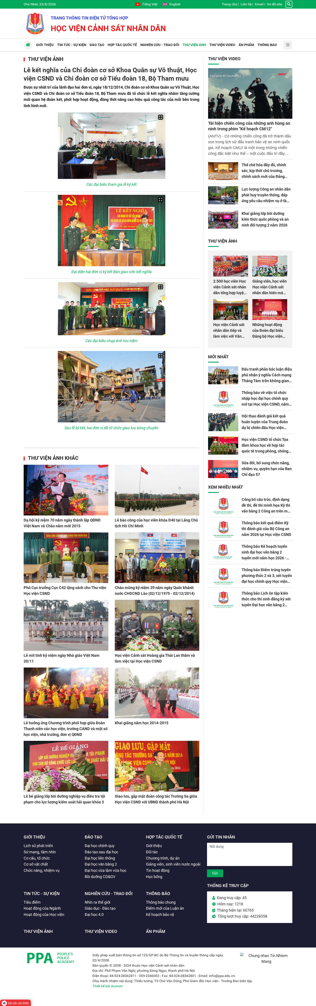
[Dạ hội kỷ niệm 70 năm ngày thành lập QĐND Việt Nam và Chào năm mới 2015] (66, 490)
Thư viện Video (224, 58)
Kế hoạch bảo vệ (160, 914)
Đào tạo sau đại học (101, 852)
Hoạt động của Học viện (44, 914)
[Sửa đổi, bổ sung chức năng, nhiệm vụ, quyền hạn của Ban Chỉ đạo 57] (223, 469)
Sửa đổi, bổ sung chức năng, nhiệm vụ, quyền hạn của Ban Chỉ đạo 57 (267, 469)
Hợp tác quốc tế (164, 837)
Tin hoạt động (157, 870)
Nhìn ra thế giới (97, 902)
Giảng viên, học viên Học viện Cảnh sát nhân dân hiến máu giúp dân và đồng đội (269, 293)
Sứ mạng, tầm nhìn (40, 852)
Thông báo (158, 893)
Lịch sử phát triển (38, 845)
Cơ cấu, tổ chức (37, 858)
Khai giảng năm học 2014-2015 (141, 723)
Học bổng (154, 876)
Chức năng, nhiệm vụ (42, 870)
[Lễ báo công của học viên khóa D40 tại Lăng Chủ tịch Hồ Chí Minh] (157, 490)
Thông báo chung (161, 902)
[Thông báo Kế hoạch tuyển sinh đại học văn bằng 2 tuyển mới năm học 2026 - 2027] (223, 552)
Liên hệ (246, 4)
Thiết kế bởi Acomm (107, 986)
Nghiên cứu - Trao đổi (109, 893)
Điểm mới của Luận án (165, 908)
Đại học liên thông (100, 858)
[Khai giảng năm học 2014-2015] (157, 693)
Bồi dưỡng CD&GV (100, 876)
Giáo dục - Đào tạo (100, 908)
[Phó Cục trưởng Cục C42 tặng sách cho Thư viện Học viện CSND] (66, 557)
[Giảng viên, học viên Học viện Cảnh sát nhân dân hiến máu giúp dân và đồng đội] (269, 266)
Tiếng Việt (149, 4)
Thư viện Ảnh (45, 59)
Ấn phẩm (155, 931)
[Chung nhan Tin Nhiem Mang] (266, 961)
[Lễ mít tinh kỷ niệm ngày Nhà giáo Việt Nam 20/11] (66, 625)
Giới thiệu (34, 837)
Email (259, 4)
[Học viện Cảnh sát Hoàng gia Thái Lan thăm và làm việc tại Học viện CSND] (157, 625)
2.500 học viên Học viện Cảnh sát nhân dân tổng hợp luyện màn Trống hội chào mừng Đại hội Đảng (230, 293)
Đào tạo (93, 837)
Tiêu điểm (32, 902)
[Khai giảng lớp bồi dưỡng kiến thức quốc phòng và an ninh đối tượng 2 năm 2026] (223, 220)
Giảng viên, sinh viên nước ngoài (173, 864)
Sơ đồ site (274, 4)
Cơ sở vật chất (36, 864)
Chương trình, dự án (162, 858)
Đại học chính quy (100, 845)
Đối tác (152, 852)
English (175, 4)
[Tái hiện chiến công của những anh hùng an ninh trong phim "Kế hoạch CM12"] (250, 93)
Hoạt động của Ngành (42, 908)
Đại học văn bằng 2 (101, 864)
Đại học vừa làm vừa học (105, 870)
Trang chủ (229, 4)
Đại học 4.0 (94, 914)
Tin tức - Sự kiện (42, 893)
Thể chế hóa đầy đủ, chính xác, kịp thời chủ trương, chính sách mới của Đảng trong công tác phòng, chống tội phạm (266, 176)
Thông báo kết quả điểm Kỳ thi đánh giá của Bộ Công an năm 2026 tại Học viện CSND (266, 529)
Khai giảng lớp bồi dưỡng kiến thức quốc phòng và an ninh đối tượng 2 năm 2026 (265, 219)
